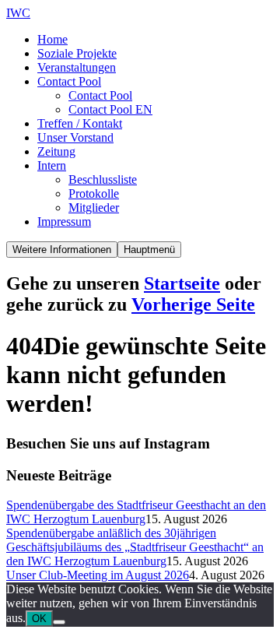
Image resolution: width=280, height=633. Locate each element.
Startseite (182, 283)
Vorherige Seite (193, 304)
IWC (18, 12)
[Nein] (59, 622)
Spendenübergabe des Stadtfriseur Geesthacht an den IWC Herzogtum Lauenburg (136, 512)
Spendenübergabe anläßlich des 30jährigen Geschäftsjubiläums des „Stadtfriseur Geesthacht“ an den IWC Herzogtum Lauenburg (135, 547)
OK (39, 618)
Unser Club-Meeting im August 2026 (97, 575)
